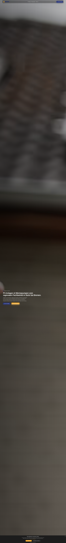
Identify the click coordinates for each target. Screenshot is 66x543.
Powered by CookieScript (33, 542)
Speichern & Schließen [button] (36, 540)
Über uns (37, 1)
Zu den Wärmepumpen (15, 303)
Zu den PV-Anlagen (6, 303)
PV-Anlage (29, 1)
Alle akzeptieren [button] (28, 540)
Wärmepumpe (33, 1)
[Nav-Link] (6, 1)
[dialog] (33, 539)
